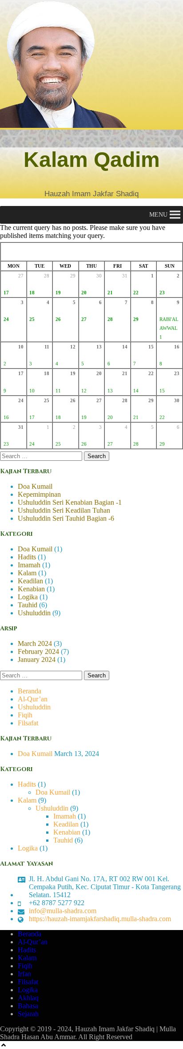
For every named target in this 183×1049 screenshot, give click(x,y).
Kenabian (31, 589)
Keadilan (30, 581)
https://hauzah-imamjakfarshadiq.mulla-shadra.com (100, 918)
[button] (158, 215)
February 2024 (38, 651)
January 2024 (37, 659)
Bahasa (28, 1005)
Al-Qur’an (33, 699)
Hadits (27, 557)
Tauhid (27, 605)
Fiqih (25, 715)
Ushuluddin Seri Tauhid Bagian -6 (66, 518)
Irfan (24, 974)
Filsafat (28, 723)
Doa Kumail (35, 486)
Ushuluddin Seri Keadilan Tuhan (64, 510)
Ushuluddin (34, 613)
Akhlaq (28, 997)
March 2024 (35, 643)
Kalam (27, 573)
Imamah (29, 565)
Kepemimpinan (39, 494)
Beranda (29, 691)
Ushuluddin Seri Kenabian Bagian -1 (70, 502)
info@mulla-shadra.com (62, 910)
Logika (28, 597)
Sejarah (28, 1013)
